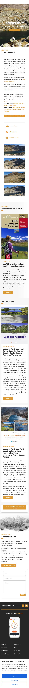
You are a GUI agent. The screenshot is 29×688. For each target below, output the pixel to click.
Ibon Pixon (15, 104)
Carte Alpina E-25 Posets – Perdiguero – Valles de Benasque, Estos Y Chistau (14, 109)
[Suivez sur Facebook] (23, 605)
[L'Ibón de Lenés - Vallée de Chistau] (14, 169)
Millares (11, 90)
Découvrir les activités (9, 565)
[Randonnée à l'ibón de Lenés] (14, 155)
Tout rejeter (15, 684)
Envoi (22, 595)
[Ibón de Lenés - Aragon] (14, 182)
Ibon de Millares (12, 105)
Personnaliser (14, 680)
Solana (5, 90)
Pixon (22, 88)
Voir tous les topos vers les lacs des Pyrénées (14, 507)
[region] (14, 673)
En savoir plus (14, 30)
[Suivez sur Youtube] (26, 605)
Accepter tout (14, 676)
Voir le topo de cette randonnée (14, 116)
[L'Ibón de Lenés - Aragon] (14, 196)
